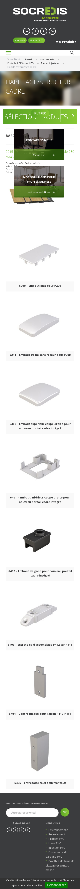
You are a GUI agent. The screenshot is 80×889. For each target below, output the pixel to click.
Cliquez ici (39, 155)
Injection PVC (56, 847)
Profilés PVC (56, 839)
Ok (71, 52)
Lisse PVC (54, 843)
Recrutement (56, 834)
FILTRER (40, 113)
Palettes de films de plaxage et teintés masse (60, 865)
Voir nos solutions (39, 192)
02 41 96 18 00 (36, 40)
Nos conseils (20, 40)
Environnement (58, 830)
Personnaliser (56, 885)
